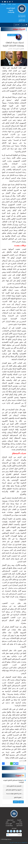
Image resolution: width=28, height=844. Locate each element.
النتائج (15, 802)
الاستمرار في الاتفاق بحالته (14, 786)
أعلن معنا (11, 842)
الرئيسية (24, 25)
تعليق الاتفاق (17, 797)
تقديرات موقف (19, 29)
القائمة (16, 25)
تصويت (18, 775)
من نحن (13, 4)
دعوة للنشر (3, 4)
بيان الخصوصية (24, 842)
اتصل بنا (9, 4)
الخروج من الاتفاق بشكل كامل (13, 790)
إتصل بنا (15, 842)
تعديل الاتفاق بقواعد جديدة (13, 794)
